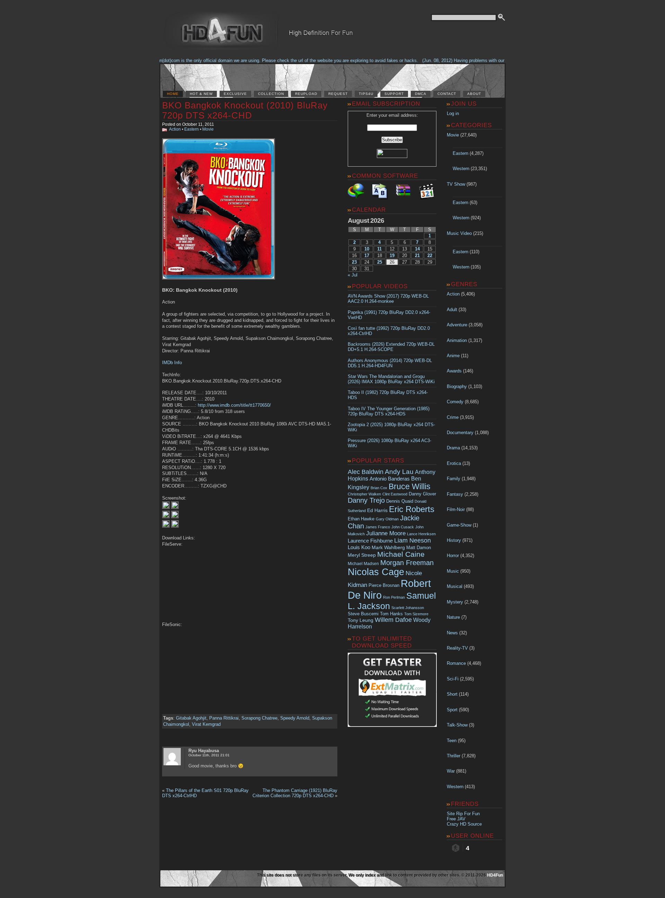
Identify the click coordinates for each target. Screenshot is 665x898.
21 (417, 255)
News (452, 632)
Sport (452, 709)
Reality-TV (457, 648)
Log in (453, 113)
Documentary (460, 432)
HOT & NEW (201, 94)
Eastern (191, 129)
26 (392, 262)
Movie (208, 129)
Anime (453, 355)
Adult (452, 309)
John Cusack (402, 527)
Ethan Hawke (361, 518)
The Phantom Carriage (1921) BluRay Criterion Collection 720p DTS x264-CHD (294, 793)
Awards (454, 370)
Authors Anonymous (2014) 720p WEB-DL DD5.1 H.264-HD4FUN (390, 363)
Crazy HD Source (464, 824)
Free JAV (456, 818)
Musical (454, 586)
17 (366, 255)
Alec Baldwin (365, 471)
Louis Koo (359, 547)
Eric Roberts (411, 509)
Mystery (455, 602)
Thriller (453, 755)
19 (392, 255)
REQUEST (338, 94)
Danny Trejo (366, 500)
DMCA (420, 94)
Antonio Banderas (390, 479)
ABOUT (474, 94)
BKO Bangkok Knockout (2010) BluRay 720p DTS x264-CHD (245, 110)
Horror (453, 555)
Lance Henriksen (421, 534)
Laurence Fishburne (370, 541)
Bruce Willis (410, 486)
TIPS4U (366, 94)
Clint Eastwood (394, 494)
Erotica (454, 463)
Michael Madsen (363, 563)
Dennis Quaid (399, 501)
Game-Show (459, 525)
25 (379, 262)
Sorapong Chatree (259, 718)
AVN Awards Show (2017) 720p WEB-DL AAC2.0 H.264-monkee (388, 298)
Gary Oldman (387, 519)
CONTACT (446, 94)
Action (175, 129)
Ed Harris (377, 510)
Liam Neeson (412, 540)
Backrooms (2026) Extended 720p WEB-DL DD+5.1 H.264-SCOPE (391, 347)
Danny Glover (422, 493)
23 (354, 262)
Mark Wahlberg (388, 547)
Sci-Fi (453, 678)
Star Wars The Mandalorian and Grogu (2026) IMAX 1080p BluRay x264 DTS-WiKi (391, 379)
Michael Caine (401, 554)
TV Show (456, 184)
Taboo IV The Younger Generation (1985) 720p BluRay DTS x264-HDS (388, 411)
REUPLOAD (306, 94)
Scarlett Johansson (407, 608)
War (451, 771)
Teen (451, 740)
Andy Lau (399, 471)
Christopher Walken (364, 494)
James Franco (377, 527)
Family (453, 478)
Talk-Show (457, 725)
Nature (453, 617)
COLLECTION (271, 94)
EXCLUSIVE (235, 94)
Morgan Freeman (407, 562)
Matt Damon (418, 547)
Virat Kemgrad (206, 724)
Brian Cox (379, 488)
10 (366, 249)
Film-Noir (456, 509)
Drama (453, 447)
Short (452, 694)
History (454, 540)
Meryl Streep (362, 555)
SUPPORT (394, 94)
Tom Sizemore (416, 614)
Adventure (457, 324)
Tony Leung (360, 620)
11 (379, 249)
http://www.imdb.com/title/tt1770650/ (234, 405)
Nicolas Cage (376, 572)
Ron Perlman (394, 597)
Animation (457, 340)
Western (461, 168)
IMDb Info (172, 362)
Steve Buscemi (363, 613)
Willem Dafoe (393, 619)
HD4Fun (495, 875)
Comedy (455, 401)
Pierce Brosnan (384, 585)
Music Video (459, 233)
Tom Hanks (391, 613)
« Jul (352, 275)
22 (429, 255)
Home (173, 94)
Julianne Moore (386, 533)
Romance (456, 663)
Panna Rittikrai (224, 718)
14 (417, 249)
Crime (453, 417)
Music (453, 571)
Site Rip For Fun (463, 813)
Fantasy (455, 494)
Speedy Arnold (294, 718)
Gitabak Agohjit (191, 718)
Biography (457, 386)
